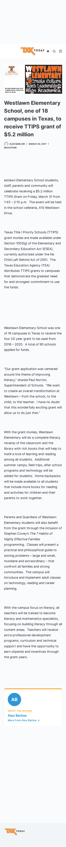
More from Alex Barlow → (24, 720)
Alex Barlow (17, 715)
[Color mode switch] (48, 51)
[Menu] (60, 51)
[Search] (54, 51)
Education (10, 147)
